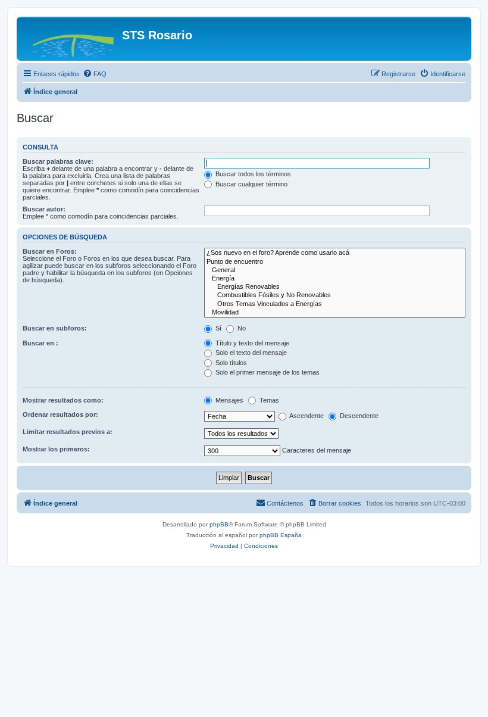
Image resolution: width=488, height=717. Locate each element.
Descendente (358, 415)
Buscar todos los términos (252, 173)
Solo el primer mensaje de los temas (267, 372)
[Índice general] (71, 39)
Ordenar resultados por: (60, 414)
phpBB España (280, 535)
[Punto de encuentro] (334, 262)
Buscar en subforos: (55, 328)
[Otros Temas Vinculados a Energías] (334, 304)
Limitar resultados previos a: (67, 431)
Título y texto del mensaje (251, 343)
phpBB (219, 524)
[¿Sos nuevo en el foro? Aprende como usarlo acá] (334, 253)
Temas (268, 400)
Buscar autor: (44, 209)
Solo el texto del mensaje (250, 352)
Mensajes (228, 400)
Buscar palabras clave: (58, 161)
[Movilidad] (334, 312)
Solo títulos (230, 362)
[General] (334, 270)
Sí (217, 328)
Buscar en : (40, 343)
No (241, 328)
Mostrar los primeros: (56, 449)
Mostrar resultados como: (63, 400)
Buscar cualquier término (250, 184)
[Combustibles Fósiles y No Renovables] (334, 295)
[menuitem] (95, 74)
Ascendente (306, 415)
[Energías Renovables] (334, 287)
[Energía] (334, 279)
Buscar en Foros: (50, 251)
